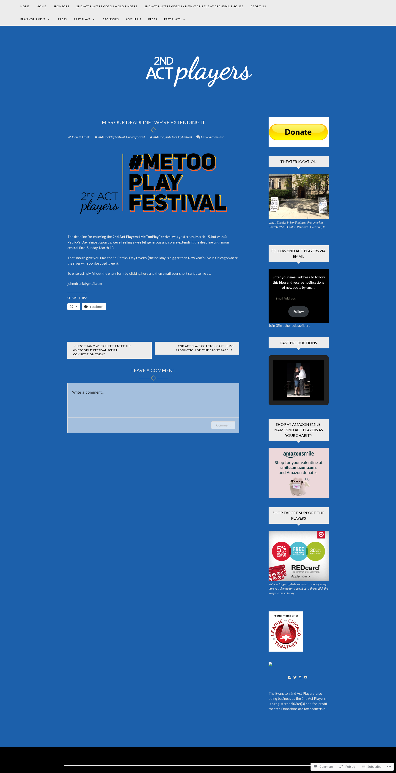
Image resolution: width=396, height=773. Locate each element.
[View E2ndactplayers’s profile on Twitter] (295, 677)
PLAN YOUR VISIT (32, 19)
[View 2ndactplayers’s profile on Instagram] (300, 677)
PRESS (62, 19)
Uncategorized (135, 137)
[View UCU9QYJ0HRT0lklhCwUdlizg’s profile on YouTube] (306, 677)
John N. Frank (81, 137)
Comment (223, 425)
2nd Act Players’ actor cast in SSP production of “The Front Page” (205, 348)
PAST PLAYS (82, 19)
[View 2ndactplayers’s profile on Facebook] (290, 677)
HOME (25, 6)
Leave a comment (212, 137)
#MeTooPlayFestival (111, 137)
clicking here (138, 273)
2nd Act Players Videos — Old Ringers (106, 6)
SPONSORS (61, 6)
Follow (298, 311)
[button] (288, 388)
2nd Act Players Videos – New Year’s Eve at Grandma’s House (193, 6)
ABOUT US (258, 6)
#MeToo (158, 137)
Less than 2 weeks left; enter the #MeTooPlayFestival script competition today (102, 350)
